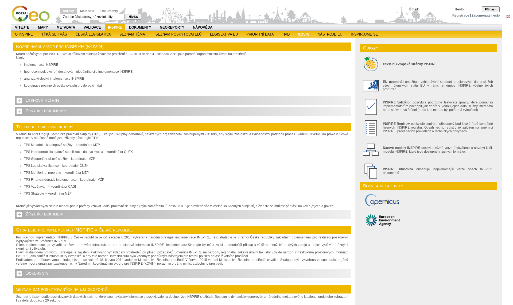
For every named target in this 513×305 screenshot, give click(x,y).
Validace (92, 27)
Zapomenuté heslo (486, 15)
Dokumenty (109, 11)
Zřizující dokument (44, 214)
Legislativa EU (224, 34)
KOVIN (303, 34)
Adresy (68, 11)
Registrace (460, 15)
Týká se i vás (54, 34)
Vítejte (22, 27)
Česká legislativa (93, 34)
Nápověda (202, 27)
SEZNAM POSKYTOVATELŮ (178, 34)
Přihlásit (490, 9)
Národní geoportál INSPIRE (33, 14)
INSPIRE (115, 27)
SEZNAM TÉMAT (133, 34)
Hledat (133, 16)
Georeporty (172, 27)
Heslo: (460, 9)
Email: (414, 9)
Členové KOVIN (42, 100)
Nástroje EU (330, 34)
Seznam (22, 297)
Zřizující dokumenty (45, 110)
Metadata (87, 11)
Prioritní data (260, 34)
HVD (286, 34)
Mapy (43, 27)
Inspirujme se (364, 34)
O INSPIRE (24, 34)
